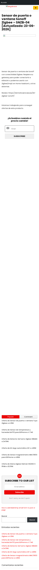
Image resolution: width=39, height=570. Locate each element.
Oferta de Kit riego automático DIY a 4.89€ (19, 448)
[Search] (29, 8)
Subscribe (19, 136)
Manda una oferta (35, 8)
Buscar (4, 516)
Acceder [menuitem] (4, 2)
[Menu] (2, 8)
